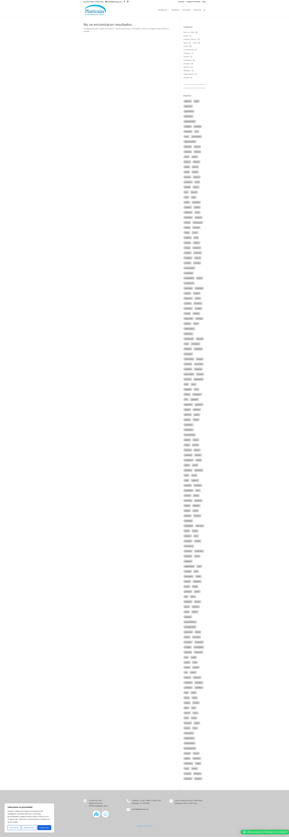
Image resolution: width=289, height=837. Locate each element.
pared (187, 586)
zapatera (188, 779)
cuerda (187, 313)
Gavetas (186, 57)
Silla (186, 693)
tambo (195, 703)
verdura (187, 774)
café (186, 197)
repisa (187, 662)
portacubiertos (190, 622)
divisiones (188, 334)
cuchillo (198, 308)
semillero (199, 688)
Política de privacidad (144, 826)
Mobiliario (187, 70)
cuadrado (199, 288)
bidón (187, 167)
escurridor (198, 364)
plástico (196, 607)
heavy (196, 420)
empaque (188, 354)
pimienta (188, 602)
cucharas (198, 303)
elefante (188, 349)
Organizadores (189, 74)
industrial (188, 455)
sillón (193, 693)
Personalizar (14, 828)
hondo (195, 445)
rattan (187, 637)
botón (196, 187)
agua (196, 101)
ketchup (188, 485)
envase (199, 359)
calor (197, 212)
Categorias (162, 10)
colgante (188, 258)
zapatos (198, 779)
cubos (198, 298)
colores (187, 263)
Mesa (187, 531)
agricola (188, 101)
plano (187, 607)
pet (186, 597)
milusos (187, 536)
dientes (187, 324)
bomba (187, 177)
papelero (197, 581)
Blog (204, 2)
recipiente (199, 642)
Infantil (197, 455)
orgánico (188, 561)
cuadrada (188, 288)
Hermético (188, 430)
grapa (197, 415)
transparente (189, 743)
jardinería (198, 470)
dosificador (189, 339)
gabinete (194, 399)
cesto (195, 233)
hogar (187, 445)
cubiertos (188, 298)
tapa (186, 708)
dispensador (189, 329)
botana (196, 177)
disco (196, 324)
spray (187, 698)
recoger (187, 647)
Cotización (186, 10)
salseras (197, 677)
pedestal (188, 592)
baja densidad (190, 142)
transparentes (190, 748)
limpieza (198, 501)
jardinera (188, 470)
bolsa (187, 172)
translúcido (189, 733)
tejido (197, 723)
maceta (187, 516)
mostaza (188, 551)
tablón (187, 703)
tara (193, 708)
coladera (197, 248)
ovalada (188, 571)
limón (196, 495)
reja (186, 657)
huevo (197, 450)
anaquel (188, 126)
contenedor (189, 278)
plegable (188, 617)
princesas (188, 632)
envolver (188, 364)
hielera (187, 440)
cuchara (188, 303)
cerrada (196, 227)
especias (198, 369)
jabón (187, 465)
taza (186, 718)
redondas (198, 652)
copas (199, 278)
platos (195, 612)
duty (186, 344)
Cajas (195, 43)
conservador (189, 268)
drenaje (200, 339)
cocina (187, 248)
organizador (189, 566)
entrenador (189, 359)
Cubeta (196, 293)
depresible (188, 318)
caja (193, 197)
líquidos (196, 506)
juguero (195, 480)
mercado (199, 526)
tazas (194, 718)
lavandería (188, 490)
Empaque (187, 53)
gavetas (197, 410)
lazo (197, 490)
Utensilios (188, 763)
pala (196, 571)
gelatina (188, 415)
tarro (195, 713)
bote (197, 182)
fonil (196, 389)
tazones (188, 723)
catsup (187, 222)
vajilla (198, 763)
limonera (188, 501)
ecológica (195, 344)
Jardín (195, 465)
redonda (188, 652)
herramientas (190, 435)
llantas (187, 511)
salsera (187, 677)
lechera (187, 495)
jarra (186, 475)
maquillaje (188, 526)
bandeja (188, 152)
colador (187, 253)
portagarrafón (190, 627)
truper (196, 753)
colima (197, 258)
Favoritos (181, 2)
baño (187, 157)
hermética (188, 425)
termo (187, 728)
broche (194, 192)
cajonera (196, 202)
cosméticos (189, 283)
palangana (188, 576)
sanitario (199, 683)
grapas (187, 420)
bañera (197, 152)
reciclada (196, 637)
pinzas (197, 602)
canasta (198, 217)
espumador (189, 374)
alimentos (188, 116)
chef (196, 238)
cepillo (187, 227)
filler (186, 384)
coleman (197, 253)
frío (186, 399)
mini (196, 536)
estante (200, 374)
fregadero (197, 394)
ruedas (195, 667)
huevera (188, 450)
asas (186, 136)
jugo (186, 480)
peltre (197, 592)
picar (193, 597)
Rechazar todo (29, 828)
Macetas (186, 67)
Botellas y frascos (190, 39)
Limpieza (186, 64)
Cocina (186, 46)
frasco (187, 394)
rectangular (199, 647)
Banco (197, 147)
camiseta (188, 217)
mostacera (189, 546)
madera (197, 516)
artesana (188, 132)
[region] (29, 817)
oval (199, 566)
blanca (195, 167)
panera (187, 581)
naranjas (188, 556)
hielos (196, 440)
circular (187, 243)
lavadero (198, 485)
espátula (188, 369)
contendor (188, 273)
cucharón (188, 308)
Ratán (198, 632)
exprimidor (198, 379)
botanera (188, 182)
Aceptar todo (44, 828)
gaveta (187, 410)
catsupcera (198, 222)
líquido (187, 506)
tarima (187, 713)
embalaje (198, 349)
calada (197, 207)
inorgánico (188, 460)
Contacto (197, 10)
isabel (199, 460)
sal (186, 672)
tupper (187, 758)
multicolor (199, 551)
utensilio (197, 758)
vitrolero (197, 774)
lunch (195, 511)
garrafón (199, 404)
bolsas (195, 172)
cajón (187, 202)
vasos (194, 768)
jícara (194, 475)
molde (197, 541)
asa (196, 132)
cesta (187, 233)
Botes (185, 43)
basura (187, 162)
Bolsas (186, 36)
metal (195, 531)
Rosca (187, 667)
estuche (188, 379)
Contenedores (188, 50)
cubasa (187, 293)
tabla (194, 698)
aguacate (188, 106)
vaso (186, 768)
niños (197, 556)
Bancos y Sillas (189, 32)
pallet (198, 576)
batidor (196, 162)
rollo (195, 662)
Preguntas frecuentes (193, 2)
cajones (188, 207)
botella (187, 187)
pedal (195, 586)
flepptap (188, 389)
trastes (187, 753)
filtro (193, 384)
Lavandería (187, 60)
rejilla (194, 657)
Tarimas (186, 77)
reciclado (188, 642)
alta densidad (190, 121)
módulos (188, 541)
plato (187, 612)
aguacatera (189, 111)
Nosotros (175, 10)
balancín (188, 147)
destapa (199, 318)
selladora (188, 688)
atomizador (196, 136)
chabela (187, 238)
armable (198, 126)
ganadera (188, 404)
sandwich (188, 683)
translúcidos (189, 738)
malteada (188, 521)
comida (197, 263)
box (186, 192)
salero (193, 672)
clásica (196, 243)
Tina (195, 728)
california (188, 212)
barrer (195, 157)
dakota (196, 313)
